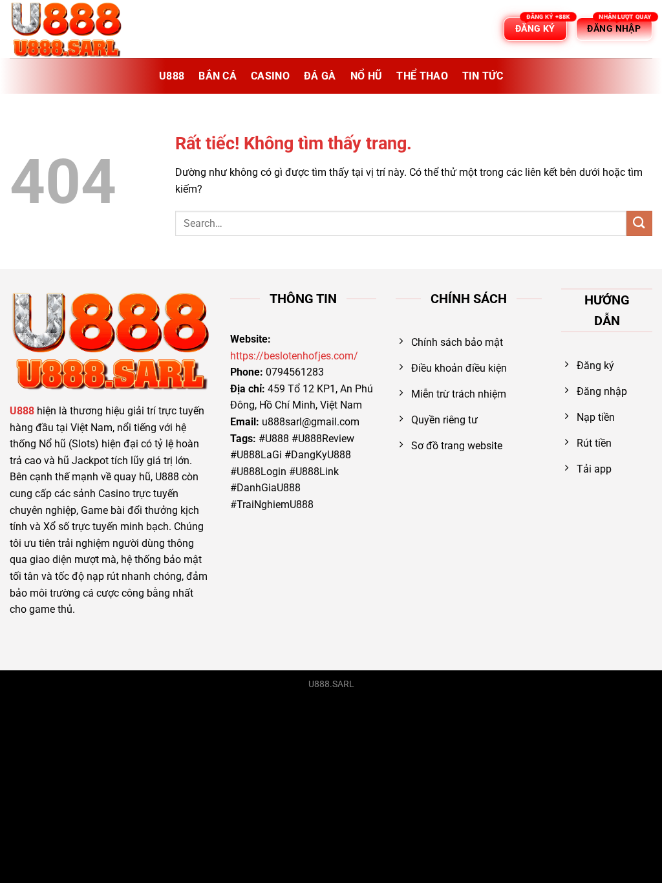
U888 (171, 76)
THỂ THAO (422, 76)
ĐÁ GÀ (320, 76)
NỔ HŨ (366, 76)
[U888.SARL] (74, 29)
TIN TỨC (482, 76)
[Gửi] (639, 223)
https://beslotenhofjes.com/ (294, 356)
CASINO (270, 76)
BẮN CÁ (217, 76)
